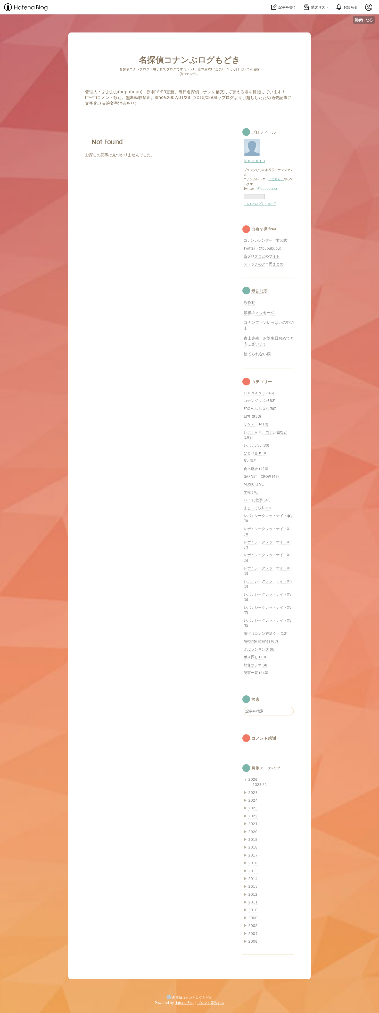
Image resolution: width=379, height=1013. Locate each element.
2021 (253, 823)
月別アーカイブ (265, 768)
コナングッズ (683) (259, 400)
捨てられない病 (257, 354)
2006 (253, 941)
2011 (253, 902)
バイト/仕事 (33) (257, 500)
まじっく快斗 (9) (257, 508)
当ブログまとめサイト (262, 256)
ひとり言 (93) (255, 453)
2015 (253, 871)
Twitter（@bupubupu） (263, 248)
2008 (253, 925)
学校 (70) (251, 492)
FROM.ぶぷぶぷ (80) (260, 408)
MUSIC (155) (254, 484)
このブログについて (260, 203)
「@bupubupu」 (267, 189)
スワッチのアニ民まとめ (263, 264)
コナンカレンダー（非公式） (267, 240)
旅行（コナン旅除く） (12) (265, 633)
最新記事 (259, 290)
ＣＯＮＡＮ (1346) (259, 393)
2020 (253, 831)
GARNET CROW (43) (261, 476)
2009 (253, 918)
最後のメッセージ (259, 312)
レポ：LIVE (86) (256, 445)
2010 (253, 910)
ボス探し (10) (255, 657)
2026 (253, 779)
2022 (253, 816)
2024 (253, 800)
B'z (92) (250, 460)
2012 (253, 894)
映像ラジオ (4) (255, 665)
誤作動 (249, 302)
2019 (253, 839)
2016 (253, 863)
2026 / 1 (259, 784)
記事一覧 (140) (256, 672)
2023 (253, 808)
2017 (253, 855)
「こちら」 (276, 179)
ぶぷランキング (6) (259, 649)
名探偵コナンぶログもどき (189, 59)
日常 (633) (252, 416)
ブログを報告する (210, 1003)
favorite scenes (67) (261, 641)
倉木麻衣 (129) (256, 468)
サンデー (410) (256, 424)
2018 (253, 847)
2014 (253, 878)
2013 (253, 886)
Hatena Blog (184, 1003)
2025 (253, 792)
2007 (253, 933)
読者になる (364, 20)
